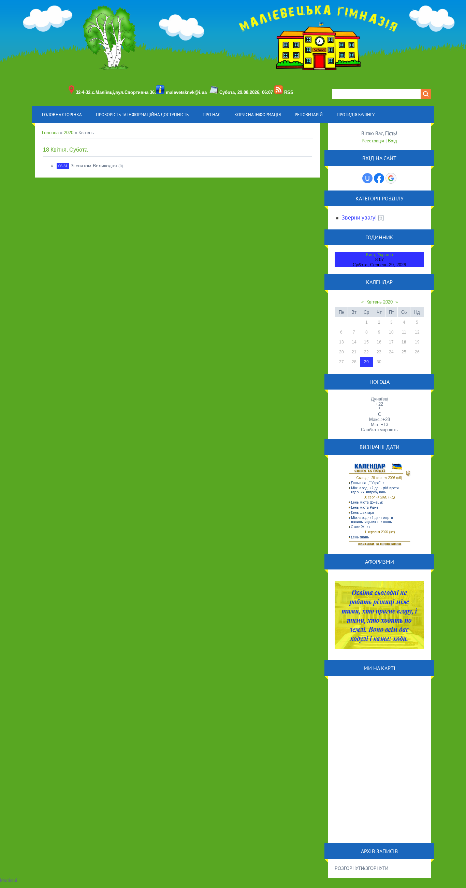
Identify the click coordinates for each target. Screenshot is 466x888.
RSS (288, 92)
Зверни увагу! (359, 218)
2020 (68, 132)
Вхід (392, 140)
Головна (50, 132)
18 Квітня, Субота (65, 150)
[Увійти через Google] (390, 178)
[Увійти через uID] (367, 178)
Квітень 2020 (379, 302)
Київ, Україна (379, 254)
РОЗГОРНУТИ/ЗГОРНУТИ (361, 868)
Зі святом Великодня (94, 165)
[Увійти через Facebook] (379, 178)
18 (404, 342)
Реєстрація (373, 140)
